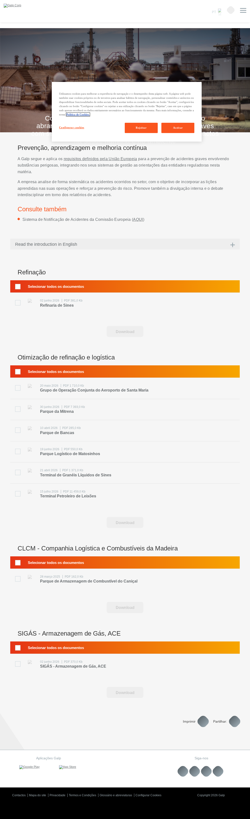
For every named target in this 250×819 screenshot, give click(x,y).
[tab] (125, 244)
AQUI (138, 219)
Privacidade (57, 795)
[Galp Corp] (12, 6)
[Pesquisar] (231, 10)
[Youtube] (195, 771)
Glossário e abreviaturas (116, 795)
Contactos (19, 795)
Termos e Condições (82, 795)
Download (125, 332)
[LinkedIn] (183, 771)
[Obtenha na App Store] (68, 767)
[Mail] (218, 771)
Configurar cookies (71, 127)
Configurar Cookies (148, 795)
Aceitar (178, 127)
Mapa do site (37, 795)
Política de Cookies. (78, 114)
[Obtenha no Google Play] (29, 767)
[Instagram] (206, 771)
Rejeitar (141, 127)
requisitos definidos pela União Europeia (100, 159)
